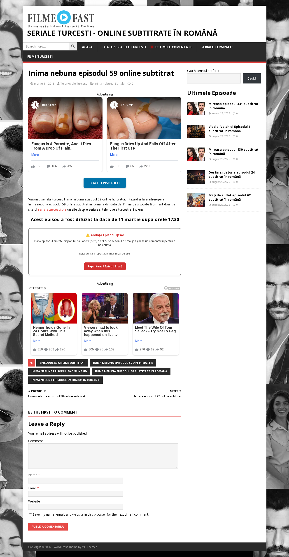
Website (34, 501)
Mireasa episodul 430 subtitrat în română (234, 151)
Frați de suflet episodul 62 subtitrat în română (230, 197)
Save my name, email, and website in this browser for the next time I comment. (91, 514)
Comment (35, 441)
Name (33, 475)
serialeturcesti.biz (52, 209)
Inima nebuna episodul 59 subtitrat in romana (131, 371)
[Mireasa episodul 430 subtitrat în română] (196, 158)
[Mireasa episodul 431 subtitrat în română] (196, 113)
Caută (251, 78)
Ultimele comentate (173, 47)
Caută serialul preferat (203, 71)
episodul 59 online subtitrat (62, 363)
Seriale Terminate (217, 47)
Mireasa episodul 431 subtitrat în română (234, 106)
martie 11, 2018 (44, 83)
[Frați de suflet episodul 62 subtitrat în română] (196, 204)
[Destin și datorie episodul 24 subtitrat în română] (196, 181)
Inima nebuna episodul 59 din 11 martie (123, 363)
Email (32, 488)
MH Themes (89, 547)
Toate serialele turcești (124, 47)
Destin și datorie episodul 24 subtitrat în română (232, 174)
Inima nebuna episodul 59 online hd (59, 371)
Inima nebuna (104, 83)
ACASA (87, 47)
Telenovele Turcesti (74, 83)
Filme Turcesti (40, 56)
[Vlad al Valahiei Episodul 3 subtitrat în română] (196, 135)
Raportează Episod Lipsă (104, 266)
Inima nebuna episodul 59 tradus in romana (65, 380)
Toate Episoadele (105, 183)
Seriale (120, 83)
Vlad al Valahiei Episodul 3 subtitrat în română (229, 128)
